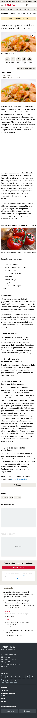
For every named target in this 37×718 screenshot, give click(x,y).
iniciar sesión (27, 576)
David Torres (10, 616)
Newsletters (7, 657)
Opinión (10, 9)
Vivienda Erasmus (31, 1)
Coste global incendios (21, 1)
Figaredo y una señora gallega (16, 614)
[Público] (15, 5)
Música (25, 13)
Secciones (4, 687)
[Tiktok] (32, 676)
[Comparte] (7, 59)
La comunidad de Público (12, 664)
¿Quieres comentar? (18, 567)
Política (3, 9)
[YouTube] (28, 676)
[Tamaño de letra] (24, 59)
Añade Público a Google (27, 68)
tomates (5, 497)
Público (8, 647)
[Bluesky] (19, 676)
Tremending (17, 9)
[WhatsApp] (11, 681)
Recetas (4, 13)
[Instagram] (23, 676)
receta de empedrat (19, 479)
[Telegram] (3, 681)
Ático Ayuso (12, 1)
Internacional (27, 9)
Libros (20, 13)
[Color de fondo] (29, 59)
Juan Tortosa (10, 627)
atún (11, 497)
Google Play (10, 711)
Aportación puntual (9, 659)
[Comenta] (13, 59)
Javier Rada (6, 72)
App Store (28, 711)
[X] (15, 676)
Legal (3, 698)
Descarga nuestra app (8, 706)
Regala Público (8, 662)
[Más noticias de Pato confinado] (1, 22)
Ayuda (5, 667)
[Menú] (2, 5)
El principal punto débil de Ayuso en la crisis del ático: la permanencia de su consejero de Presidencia (19, 633)
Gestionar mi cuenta (9, 655)
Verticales (4, 690)
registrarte (19, 578)
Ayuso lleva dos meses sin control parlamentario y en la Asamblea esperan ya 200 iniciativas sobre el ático (18, 594)
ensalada (18, 497)
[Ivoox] (15, 681)
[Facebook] (11, 676)
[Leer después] (18, 59)
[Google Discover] (7, 676)
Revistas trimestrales (8, 693)
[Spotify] (7, 681)
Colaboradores (6, 696)
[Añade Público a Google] (3, 676)
